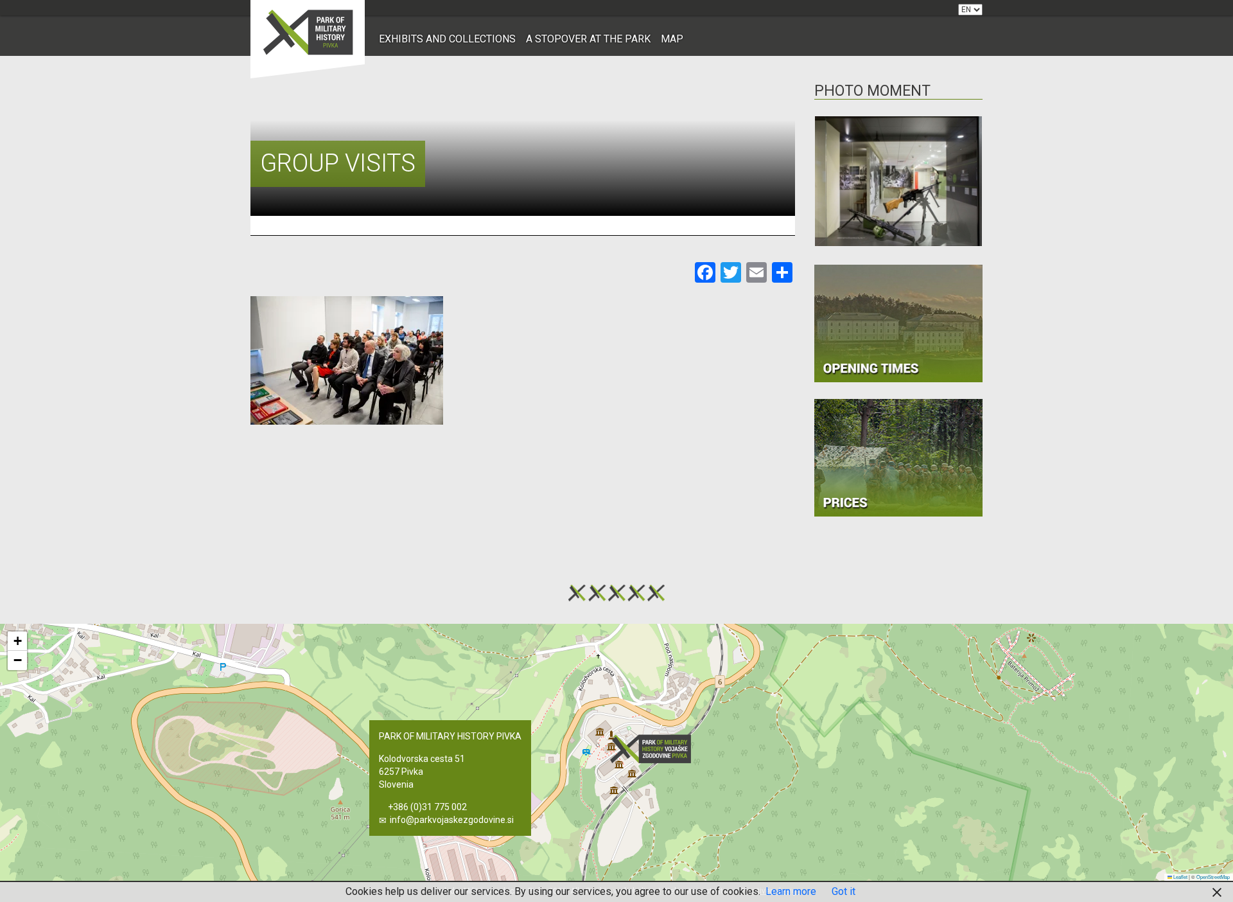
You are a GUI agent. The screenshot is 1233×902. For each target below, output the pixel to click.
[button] (654, 749)
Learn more (790, 891)
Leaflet (1179, 876)
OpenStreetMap (1213, 876)
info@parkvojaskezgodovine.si (452, 820)
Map (672, 39)
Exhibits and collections (447, 39)
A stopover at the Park (588, 39)
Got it (843, 891)
